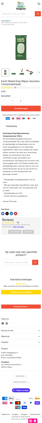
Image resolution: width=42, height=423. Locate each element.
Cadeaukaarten (35, 414)
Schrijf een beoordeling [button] (21, 292)
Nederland (20, 382)
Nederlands (20, 376)
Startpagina (5, 21)
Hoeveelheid (5, 96)
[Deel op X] (7, 213)
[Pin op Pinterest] (15, 213)
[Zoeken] (38, 13)
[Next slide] (39, 72)
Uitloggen (24, 414)
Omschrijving (11, 126)
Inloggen (15, 414)
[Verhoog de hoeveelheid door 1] (21, 101)
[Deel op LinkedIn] (11, 213)
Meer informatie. (18, 227)
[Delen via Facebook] (2, 213)
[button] (5, 72)
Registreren (6, 414)
